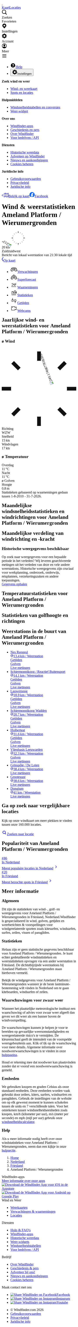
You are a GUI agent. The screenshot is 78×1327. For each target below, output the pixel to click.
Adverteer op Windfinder (27, 156)
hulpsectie (8, 1150)
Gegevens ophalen (14, 584)
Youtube (62, 1302)
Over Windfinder (22, 134)
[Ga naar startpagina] (2, 3)
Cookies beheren (21, 164)
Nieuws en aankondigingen (29, 160)
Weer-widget (19, 111)
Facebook (41, 196)
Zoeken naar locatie (20, 834)
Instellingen (24, 73)
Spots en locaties (21, 92)
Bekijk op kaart (18, 196)
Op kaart (9, 260)
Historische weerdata (24, 152)
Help (19, 67)
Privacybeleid (19, 182)
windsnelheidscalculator (18, 1122)
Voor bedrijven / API (24, 137)
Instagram (63, 1298)
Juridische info (20, 186)
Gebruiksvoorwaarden (25, 179)
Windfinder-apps (21, 126)
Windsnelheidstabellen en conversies (35, 107)
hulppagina (9, 1055)
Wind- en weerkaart (23, 89)
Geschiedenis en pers (24, 130)
